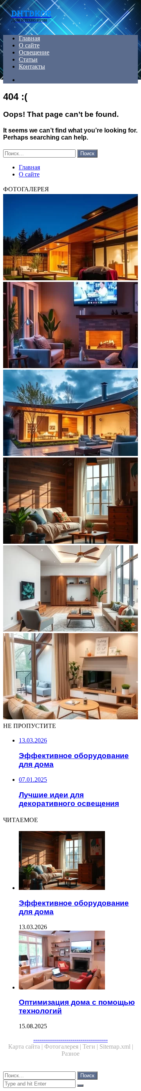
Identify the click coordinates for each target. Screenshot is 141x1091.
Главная (29, 38)
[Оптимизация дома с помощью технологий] (78, 961)
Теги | (91, 1046)
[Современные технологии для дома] (70, 589)
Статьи (28, 59)
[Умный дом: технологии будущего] (70, 413)
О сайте (29, 45)
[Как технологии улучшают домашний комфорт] (70, 326)
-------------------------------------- (70, 1039)
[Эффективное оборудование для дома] (70, 501)
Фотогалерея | (63, 1046)
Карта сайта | (26, 1046)
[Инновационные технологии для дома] (70, 238)
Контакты (32, 66)
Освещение (34, 52)
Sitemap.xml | (116, 1046)
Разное (70, 1053)
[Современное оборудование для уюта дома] (70, 677)
